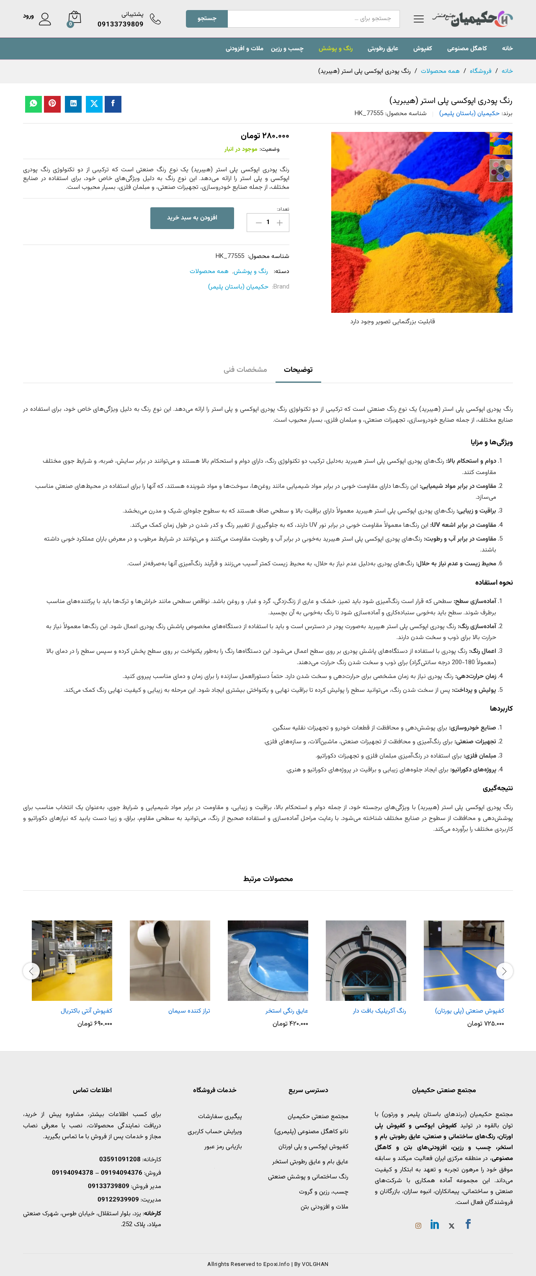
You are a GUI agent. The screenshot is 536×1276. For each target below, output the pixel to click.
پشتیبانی (132, 14)
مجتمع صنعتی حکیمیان (318, 1116)
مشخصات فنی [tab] (245, 370)
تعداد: (283, 209)
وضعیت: (270, 149)
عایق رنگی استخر (286, 1011)
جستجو (207, 18)
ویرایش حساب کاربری (215, 1132)
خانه (507, 49)
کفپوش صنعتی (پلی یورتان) (469, 1011)
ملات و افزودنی (244, 49)
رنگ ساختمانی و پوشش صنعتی (308, 1177)
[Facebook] (468, 1225)
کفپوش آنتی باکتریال (86, 1011)
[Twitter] (451, 1227)
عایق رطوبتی (383, 49)
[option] (464, 970)
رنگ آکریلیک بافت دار (379, 1011)
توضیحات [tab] (298, 370)
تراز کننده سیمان (189, 1011)
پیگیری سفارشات (220, 1116)
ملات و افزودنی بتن (324, 1207)
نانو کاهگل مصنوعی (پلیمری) (311, 1132)
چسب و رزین (287, 49)
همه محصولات (209, 271)
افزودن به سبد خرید (192, 218)
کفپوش (422, 49)
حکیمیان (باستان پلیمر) (469, 114)
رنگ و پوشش (336, 49)
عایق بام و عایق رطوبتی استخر (310, 1162)
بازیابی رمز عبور (223, 1147)
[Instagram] (418, 1227)
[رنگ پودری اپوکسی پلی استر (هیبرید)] (113, 104)
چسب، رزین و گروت (323, 1192)
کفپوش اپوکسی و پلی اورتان (313, 1147)
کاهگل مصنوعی (467, 49)
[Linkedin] (435, 1225)
